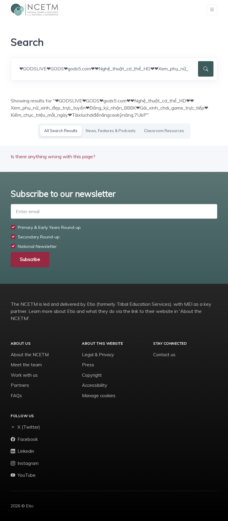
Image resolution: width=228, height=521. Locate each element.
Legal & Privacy (98, 354)
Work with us (24, 375)
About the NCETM (30, 354)
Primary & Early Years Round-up (49, 227)
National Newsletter (37, 246)
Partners (20, 385)
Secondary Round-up (39, 237)
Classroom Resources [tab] (164, 130)
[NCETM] (34, 10)
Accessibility (94, 385)
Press (88, 365)
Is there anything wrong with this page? (53, 156)
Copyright (92, 375)
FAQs (16, 395)
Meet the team (26, 365)
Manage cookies (98, 395)
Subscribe (30, 259)
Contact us (164, 354)
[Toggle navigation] (212, 9)
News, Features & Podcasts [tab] (111, 130)
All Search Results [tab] (60, 130)
